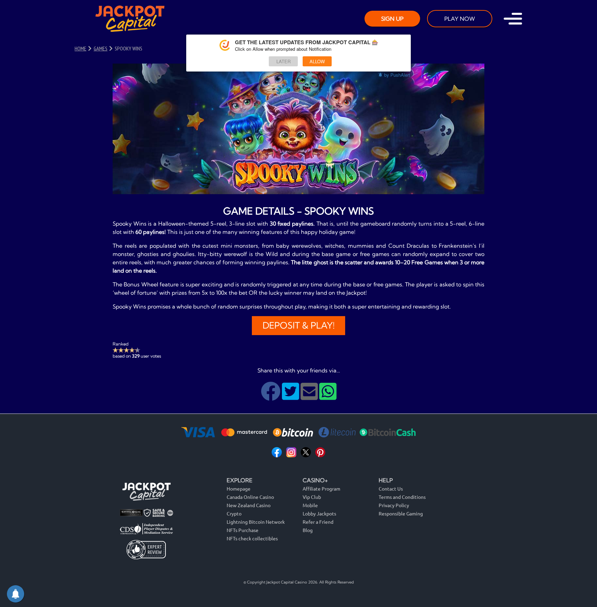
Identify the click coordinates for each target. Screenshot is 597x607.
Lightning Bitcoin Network (256, 522)
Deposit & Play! (299, 325)
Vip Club (312, 497)
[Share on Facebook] (271, 396)
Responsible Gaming (401, 513)
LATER (283, 61)
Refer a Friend (318, 522)
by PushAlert (397, 75)
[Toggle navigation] (512, 18)
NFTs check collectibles (252, 538)
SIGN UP (392, 18)
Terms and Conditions (402, 497)
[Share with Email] (310, 396)
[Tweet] (291, 396)
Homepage (238, 488)
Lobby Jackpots (319, 513)
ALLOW (317, 61)
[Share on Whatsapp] (328, 396)
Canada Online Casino (250, 497)
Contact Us (391, 488)
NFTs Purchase (242, 530)
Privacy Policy (394, 505)
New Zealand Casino (249, 505)
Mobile (310, 505)
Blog (308, 530)
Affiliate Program (321, 488)
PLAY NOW (459, 18)
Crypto (234, 513)
